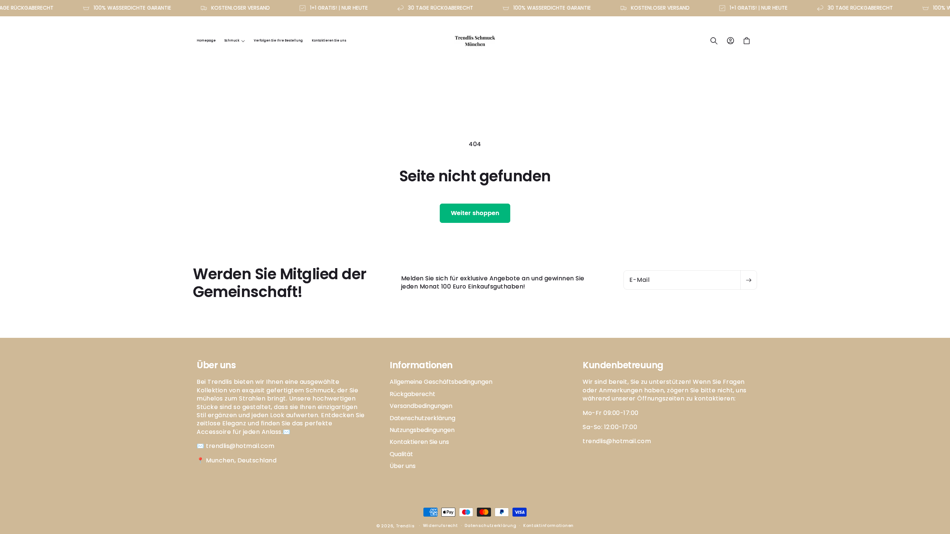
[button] (234, 40)
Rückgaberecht (412, 394)
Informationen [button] (421, 365)
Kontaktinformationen (548, 525)
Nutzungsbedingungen (422, 430)
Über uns (403, 466)
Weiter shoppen (475, 213)
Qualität (401, 454)
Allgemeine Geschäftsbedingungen (441, 382)
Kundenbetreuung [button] (623, 365)
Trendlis (405, 526)
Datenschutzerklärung (422, 418)
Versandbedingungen (421, 406)
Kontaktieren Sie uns (419, 442)
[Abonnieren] (748, 280)
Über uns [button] (216, 365)
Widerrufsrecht (440, 525)
